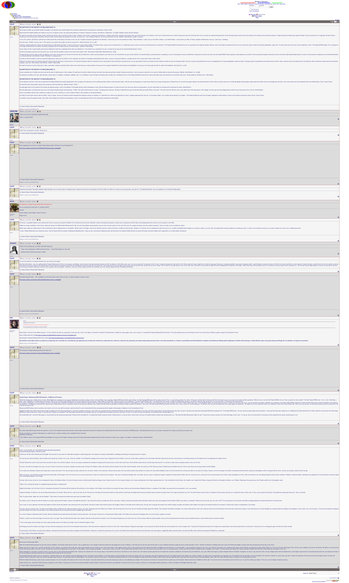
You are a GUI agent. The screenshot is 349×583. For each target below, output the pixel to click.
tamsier (12, 201)
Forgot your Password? (254, 10)
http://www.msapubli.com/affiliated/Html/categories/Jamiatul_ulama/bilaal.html (55, 335)
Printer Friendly (258, 16)
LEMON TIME (13, 111)
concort (12, 24)
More (257, 17)
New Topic (253, 14)
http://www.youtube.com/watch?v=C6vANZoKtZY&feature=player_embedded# (40, 148)
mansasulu (13, 243)
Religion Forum (17, 15)
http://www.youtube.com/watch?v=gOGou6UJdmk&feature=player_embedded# (40, 279)
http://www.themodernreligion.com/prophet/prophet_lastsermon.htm (66, 338)
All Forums (14, 13)
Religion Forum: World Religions (22, 16)
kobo (11, 317)
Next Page (337, 19)
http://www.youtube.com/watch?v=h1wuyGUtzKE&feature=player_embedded (40, 353)
